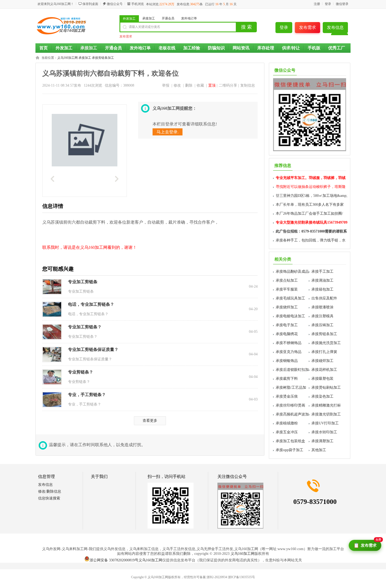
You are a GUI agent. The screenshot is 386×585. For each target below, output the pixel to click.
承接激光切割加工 (326, 414)
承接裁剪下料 (287, 379)
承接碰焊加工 (322, 361)
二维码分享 (228, 85)
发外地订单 (189, 18)
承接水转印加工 (324, 432)
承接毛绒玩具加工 (290, 298)
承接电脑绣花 (287, 334)
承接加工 (148, 18)
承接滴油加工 (322, 280)
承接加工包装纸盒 (290, 441)
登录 (328, 4)
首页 (43, 48)
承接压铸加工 (322, 325)
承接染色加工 (322, 396)
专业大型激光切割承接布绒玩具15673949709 (311, 222)
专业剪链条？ (80, 372)
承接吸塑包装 (322, 379)
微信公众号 (115, 4)
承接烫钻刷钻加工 (326, 387)
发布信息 (335, 27)
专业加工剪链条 (82, 282)
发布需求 (307, 27)
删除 (188, 85)
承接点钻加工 (287, 280)
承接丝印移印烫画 (290, 405)
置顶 (212, 85)
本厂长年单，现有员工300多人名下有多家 (310, 205)
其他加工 (318, 450)
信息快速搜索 (49, 498)
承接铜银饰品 (287, 361)
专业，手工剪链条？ (87, 394)
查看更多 (150, 421)
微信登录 (342, 4)
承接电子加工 (287, 325)
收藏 (200, 85)
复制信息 (247, 85)
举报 (165, 85)
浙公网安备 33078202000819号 (114, 560)
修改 (177, 85)
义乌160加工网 (67, 58)
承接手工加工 (322, 271)
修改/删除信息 (49, 491)
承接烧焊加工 (287, 307)
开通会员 (168, 18)
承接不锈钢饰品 (288, 343)
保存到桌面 (90, 4)
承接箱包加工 (322, 289)
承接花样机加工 (324, 370)
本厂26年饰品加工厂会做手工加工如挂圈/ (309, 213)
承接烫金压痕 (287, 396)
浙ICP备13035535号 (241, 577)
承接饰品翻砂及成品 (292, 271)
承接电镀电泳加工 (290, 316)
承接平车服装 (287, 289)
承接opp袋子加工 (289, 450)
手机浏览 (137, 4)
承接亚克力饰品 (288, 352)
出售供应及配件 (324, 298)
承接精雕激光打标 (326, 405)
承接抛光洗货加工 (326, 343)
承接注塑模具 (322, 316)
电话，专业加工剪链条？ (91, 304)
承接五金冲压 (287, 432)
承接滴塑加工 (322, 441)
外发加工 (129, 18)
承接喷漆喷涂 (322, 307)
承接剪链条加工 (103, 58)
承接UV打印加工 (325, 423)
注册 (317, 4)
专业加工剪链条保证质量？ (93, 349)
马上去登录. (168, 132)
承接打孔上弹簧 (324, 352)
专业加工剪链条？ (85, 327)
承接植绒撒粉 (287, 423)
